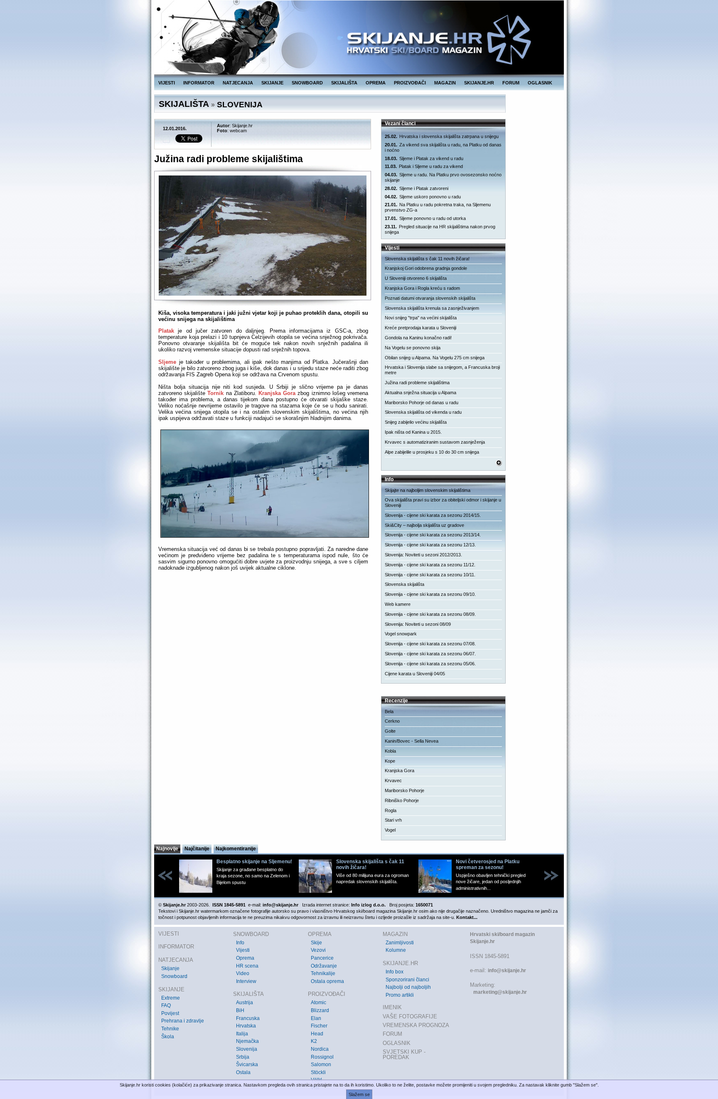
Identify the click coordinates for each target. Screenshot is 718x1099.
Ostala (243, 1072)
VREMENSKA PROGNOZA (416, 1025)
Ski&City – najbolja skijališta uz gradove (424, 525)
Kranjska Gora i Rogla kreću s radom (422, 288)
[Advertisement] (263, 658)
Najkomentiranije (236, 849)
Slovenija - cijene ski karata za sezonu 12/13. (430, 544)
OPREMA (376, 82)
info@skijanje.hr (507, 970)
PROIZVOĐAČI (410, 82)
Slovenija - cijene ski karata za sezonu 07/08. (430, 643)
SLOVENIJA (240, 104)
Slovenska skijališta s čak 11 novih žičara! (427, 258)
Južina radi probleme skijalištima (417, 382)
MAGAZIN (445, 82)
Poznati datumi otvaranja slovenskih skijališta (430, 298)
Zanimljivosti (400, 943)
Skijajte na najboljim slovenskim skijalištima (427, 490)
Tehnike (170, 1029)
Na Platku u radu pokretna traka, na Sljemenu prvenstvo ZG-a (438, 207)
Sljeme (167, 362)
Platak (166, 331)
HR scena (247, 966)
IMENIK (392, 1007)
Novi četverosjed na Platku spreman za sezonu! (487, 864)
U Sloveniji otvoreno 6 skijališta (416, 278)
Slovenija (246, 1049)
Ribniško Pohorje (402, 800)
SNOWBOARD (307, 82)
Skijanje (170, 968)
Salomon (321, 1064)
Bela (389, 711)
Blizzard (320, 1010)
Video (242, 973)
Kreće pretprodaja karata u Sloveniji (420, 327)
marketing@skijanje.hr (500, 992)
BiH (240, 1010)
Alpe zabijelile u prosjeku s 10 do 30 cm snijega (432, 451)
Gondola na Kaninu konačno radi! (418, 337)
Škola (167, 1037)
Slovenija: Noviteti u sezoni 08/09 (418, 624)
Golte (390, 731)
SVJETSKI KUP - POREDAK (404, 1054)
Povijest (170, 1013)
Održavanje (324, 966)
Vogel (390, 829)
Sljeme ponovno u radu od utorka (425, 218)
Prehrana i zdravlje (182, 1021)
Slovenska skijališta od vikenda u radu (423, 412)
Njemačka (247, 1041)
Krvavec (393, 780)
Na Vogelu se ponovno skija (412, 347)
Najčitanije (196, 849)
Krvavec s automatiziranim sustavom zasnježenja (435, 442)
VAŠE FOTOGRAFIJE (410, 1016)
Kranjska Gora (276, 393)
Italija (242, 1034)
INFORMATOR (198, 82)
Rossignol (322, 1057)
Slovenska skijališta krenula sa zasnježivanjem (432, 308)
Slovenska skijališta (404, 584)
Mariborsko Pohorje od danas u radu (421, 402)
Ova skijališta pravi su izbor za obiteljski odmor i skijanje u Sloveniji (443, 502)
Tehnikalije (323, 973)
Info (240, 943)
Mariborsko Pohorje (404, 790)
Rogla (390, 810)
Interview (246, 981)
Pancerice (322, 958)
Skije (316, 943)
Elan (316, 1018)
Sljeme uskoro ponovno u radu (423, 196)
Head (317, 1034)
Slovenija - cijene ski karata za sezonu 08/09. (430, 614)
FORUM (510, 82)
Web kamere (398, 604)
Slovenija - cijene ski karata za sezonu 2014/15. (433, 515)
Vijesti (243, 950)
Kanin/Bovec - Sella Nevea (411, 740)
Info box (394, 972)
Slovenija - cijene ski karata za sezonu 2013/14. (433, 534)
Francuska (248, 1018)
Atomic (318, 1002)
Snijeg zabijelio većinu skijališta (416, 422)
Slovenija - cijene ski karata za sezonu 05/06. (430, 663)
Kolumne (396, 950)
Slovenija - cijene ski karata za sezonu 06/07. (430, 653)
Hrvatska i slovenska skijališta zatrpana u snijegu (442, 136)
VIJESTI (166, 82)
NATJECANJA (238, 82)
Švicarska (247, 1064)
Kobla (390, 750)
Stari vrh (393, 819)
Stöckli (318, 1072)
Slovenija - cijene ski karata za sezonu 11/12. (430, 564)
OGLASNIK (540, 82)
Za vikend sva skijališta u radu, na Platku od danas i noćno (443, 147)
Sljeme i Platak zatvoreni (416, 188)
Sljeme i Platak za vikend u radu (424, 158)
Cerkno (392, 721)
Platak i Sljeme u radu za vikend (424, 166)
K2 (314, 1041)
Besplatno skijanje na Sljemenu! (254, 861)
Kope (390, 760)
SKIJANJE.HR (479, 82)
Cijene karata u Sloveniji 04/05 (415, 673)
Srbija (242, 1057)
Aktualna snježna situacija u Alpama (420, 392)
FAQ (166, 1005)
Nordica (320, 1049)
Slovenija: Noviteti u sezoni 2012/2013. (423, 554)
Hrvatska (246, 1026)
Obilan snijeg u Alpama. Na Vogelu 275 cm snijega (434, 357)
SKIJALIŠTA (344, 82)
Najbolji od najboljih (408, 987)
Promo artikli (400, 995)
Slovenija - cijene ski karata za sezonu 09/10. (430, 594)
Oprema (245, 958)
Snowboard (174, 976)
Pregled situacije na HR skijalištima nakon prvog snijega (440, 229)
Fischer (319, 1026)
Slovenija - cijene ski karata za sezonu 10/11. (430, 574)
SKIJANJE (272, 82)
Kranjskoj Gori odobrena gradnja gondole (426, 268)
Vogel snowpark (401, 633)
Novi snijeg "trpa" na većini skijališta (421, 317)
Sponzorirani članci (407, 980)
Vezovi (318, 950)
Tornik (215, 393)
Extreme (170, 998)
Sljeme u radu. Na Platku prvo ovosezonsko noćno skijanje (443, 177)
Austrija (244, 1002)
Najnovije (167, 849)
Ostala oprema (327, 981)
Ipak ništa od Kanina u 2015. (413, 432)
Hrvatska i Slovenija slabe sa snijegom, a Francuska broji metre (442, 370)
